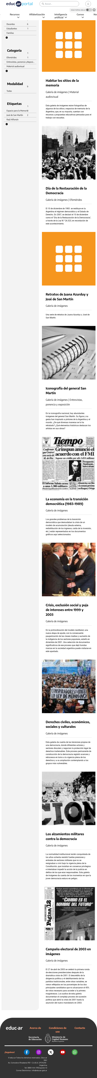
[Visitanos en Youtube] (62, 1052)
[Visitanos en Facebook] (26, 1052)
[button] (6, 37)
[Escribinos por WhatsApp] (74, 1052)
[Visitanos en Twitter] (50, 1052)
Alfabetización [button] (37, 14)
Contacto (80, 1027)
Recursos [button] (15, 14)
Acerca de (35, 1027)
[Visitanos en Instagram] (38, 1052)
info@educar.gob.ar (39, 1070)
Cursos (80, 14)
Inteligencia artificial (60, 16)
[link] (88, 4)
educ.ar (13, 1058)
